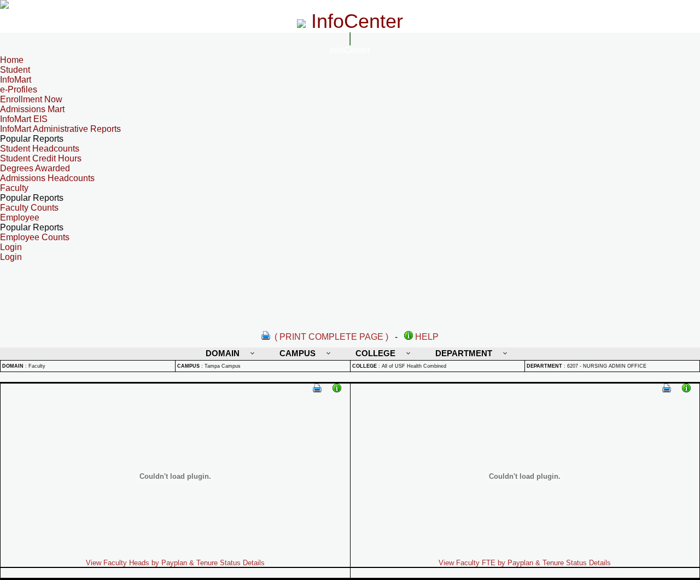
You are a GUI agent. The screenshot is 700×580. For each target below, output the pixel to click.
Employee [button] (19, 217)
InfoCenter (350, 50)
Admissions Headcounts (47, 178)
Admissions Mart (32, 109)
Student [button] (15, 69)
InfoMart (15, 79)
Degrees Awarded (35, 168)
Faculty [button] (14, 188)
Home (12, 60)
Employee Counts (34, 237)
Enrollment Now (31, 99)
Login (11, 257)
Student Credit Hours (40, 158)
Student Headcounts (39, 148)
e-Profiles (18, 89)
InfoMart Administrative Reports (60, 129)
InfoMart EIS (24, 119)
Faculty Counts (29, 207)
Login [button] (11, 247)
